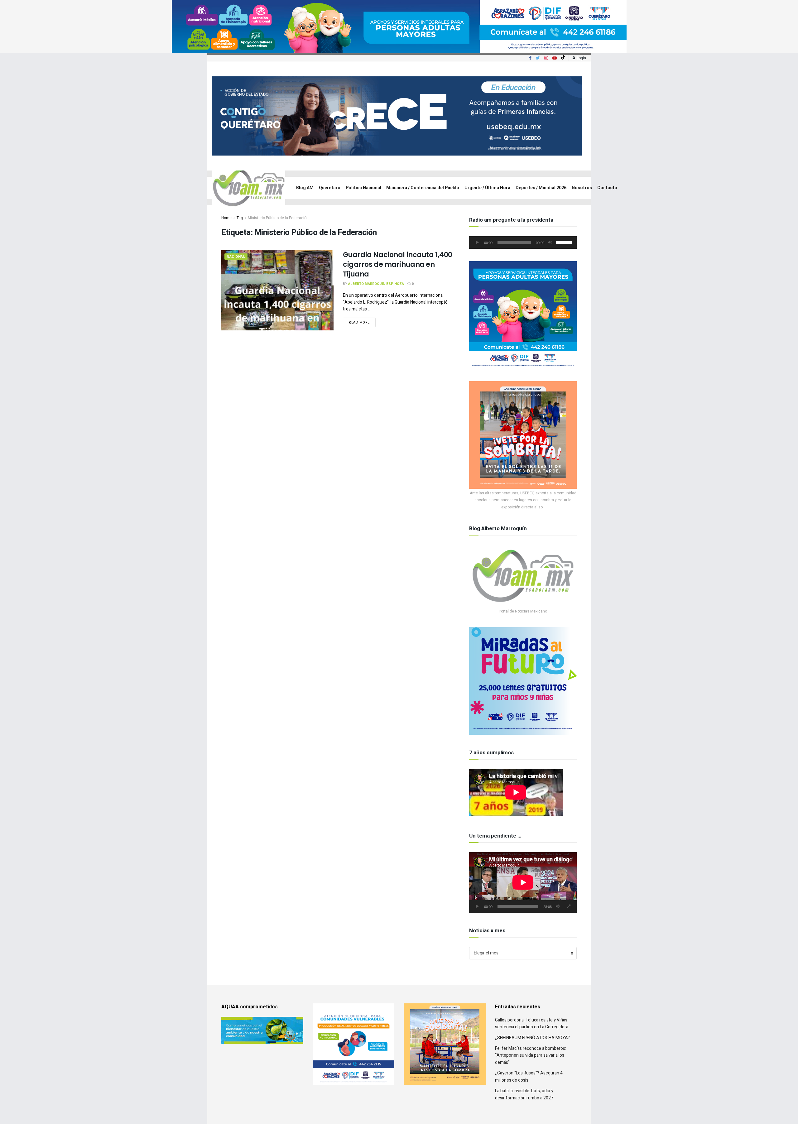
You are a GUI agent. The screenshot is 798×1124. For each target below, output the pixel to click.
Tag (240, 218)
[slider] (565, 241)
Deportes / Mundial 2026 (541, 188)
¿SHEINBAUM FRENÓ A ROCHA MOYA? (532, 1038)
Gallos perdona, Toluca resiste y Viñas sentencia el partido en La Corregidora (531, 1023)
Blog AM (305, 188)
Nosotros (582, 188)
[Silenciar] (550, 242)
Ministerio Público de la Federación (278, 218)
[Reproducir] (477, 242)
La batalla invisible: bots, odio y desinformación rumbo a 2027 (524, 1094)
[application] (523, 242)
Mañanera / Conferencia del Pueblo (422, 188)
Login (581, 58)
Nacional (236, 256)
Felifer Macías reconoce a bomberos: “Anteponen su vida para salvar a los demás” (530, 1055)
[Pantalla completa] (568, 906)
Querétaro (329, 188)
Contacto (607, 188)
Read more (359, 322)
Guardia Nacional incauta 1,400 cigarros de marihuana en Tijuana (397, 264)
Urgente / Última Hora (487, 188)
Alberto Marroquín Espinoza (376, 283)
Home (226, 218)
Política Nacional (363, 188)
